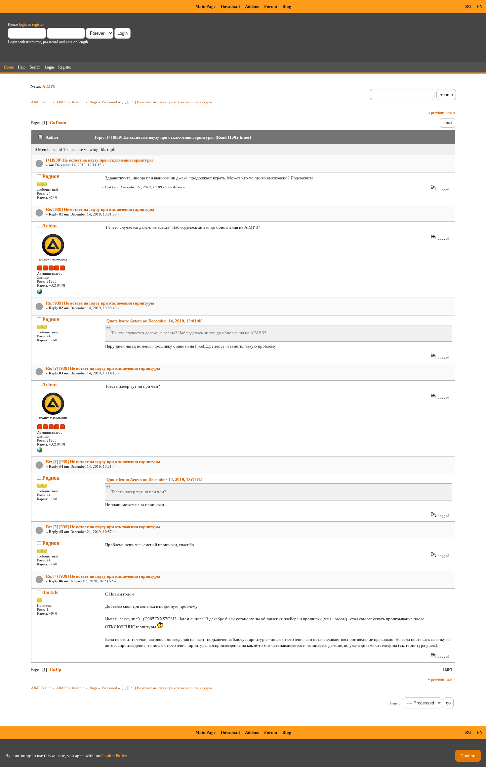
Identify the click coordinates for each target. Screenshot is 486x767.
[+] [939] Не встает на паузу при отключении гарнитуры (99, 160)
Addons (252, 6)
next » (450, 113)
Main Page (205, 6)
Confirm (468, 755)
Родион (51, 176)
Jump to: (395, 703)
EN (479, 6)
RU (468, 6)
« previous (436, 113)
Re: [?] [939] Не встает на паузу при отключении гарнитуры (103, 368)
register (37, 24)
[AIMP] (39, 293)
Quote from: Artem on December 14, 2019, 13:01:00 (154, 320)
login (23, 24)
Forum (270, 6)
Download (230, 6)
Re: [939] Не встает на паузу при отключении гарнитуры (100, 209)
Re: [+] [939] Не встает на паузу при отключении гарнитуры (103, 576)
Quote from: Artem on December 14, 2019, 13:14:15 (154, 479)
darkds (50, 592)
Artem (49, 225)
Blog (286, 6)
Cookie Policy (114, 755)
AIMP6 (48, 86)
